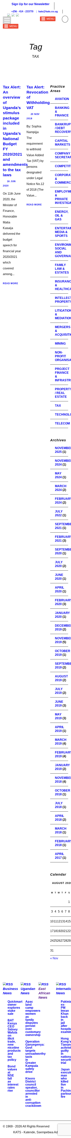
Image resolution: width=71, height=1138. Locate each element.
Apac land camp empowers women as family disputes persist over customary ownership (33, 1018)
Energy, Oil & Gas (61, 215)
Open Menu (7, 20)
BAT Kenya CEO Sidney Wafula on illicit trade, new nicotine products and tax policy (14, 1040)
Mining (60, 343)
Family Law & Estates (62, 268)
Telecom (62, 423)
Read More (10, 283)
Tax (58, 405)
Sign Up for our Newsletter (30, 4)
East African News (44, 993)
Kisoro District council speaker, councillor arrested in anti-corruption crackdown (33, 1092)
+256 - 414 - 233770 (34, 11)
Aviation (62, 99)
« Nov (54, 958)
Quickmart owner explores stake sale (15, 1007)
